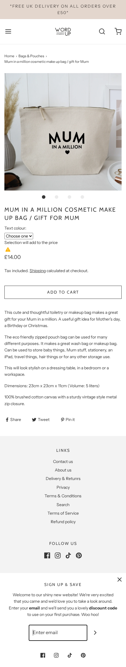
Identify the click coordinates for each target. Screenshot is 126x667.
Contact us (63, 461)
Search (63, 504)
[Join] (95, 633)
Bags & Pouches (31, 56)
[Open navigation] (8, 31)
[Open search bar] (102, 31)
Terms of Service (63, 513)
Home (9, 56)
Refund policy (63, 521)
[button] (63, 132)
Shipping (38, 270)
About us (63, 470)
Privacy (63, 487)
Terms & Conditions (63, 495)
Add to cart (63, 292)
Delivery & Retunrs (63, 478)
